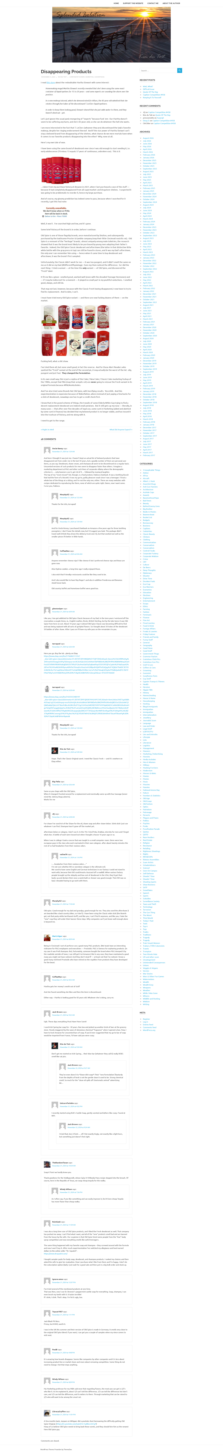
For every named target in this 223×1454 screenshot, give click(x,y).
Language (147, 723)
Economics (147, 589)
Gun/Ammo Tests (150, 676)
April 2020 (147, 349)
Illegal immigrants (150, 706)
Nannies (146, 787)
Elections (146, 595)
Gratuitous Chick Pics (151, 659)
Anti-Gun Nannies (150, 486)
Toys (145, 929)
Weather (146, 990)
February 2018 (149, 422)
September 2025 (150, 168)
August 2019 (148, 372)
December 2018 (149, 394)
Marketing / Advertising (95, 77)
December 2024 (149, 193)
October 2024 (148, 199)
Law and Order (149, 726)
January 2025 (148, 191)
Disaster (146, 575)
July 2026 (147, 141)
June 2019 (147, 377)
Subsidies (147, 898)
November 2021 (149, 296)
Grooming (147, 670)
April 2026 (147, 149)
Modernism (147, 770)
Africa (145, 475)
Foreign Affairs (149, 628)
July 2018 (147, 408)
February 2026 (149, 155)
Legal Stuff (147, 729)
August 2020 (148, 338)
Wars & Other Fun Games (153, 976)
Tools (145, 923)
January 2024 (148, 224)
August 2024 (148, 205)
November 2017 (149, 430)
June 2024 (147, 210)
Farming (146, 609)
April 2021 (147, 316)
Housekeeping (149, 701)
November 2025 (149, 163)
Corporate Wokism (150, 556)
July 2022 (147, 274)
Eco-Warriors (148, 587)
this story (51, 82)
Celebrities (147, 531)
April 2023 (147, 249)
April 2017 (147, 449)
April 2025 (147, 182)
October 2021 (148, 299)
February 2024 (149, 221)
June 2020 (147, 344)
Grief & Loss (148, 665)
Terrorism (147, 909)
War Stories (148, 973)
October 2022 (148, 266)
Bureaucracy (148, 523)
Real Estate (147, 840)
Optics (145, 806)
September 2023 (150, 235)
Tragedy (146, 937)
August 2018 (148, 405)
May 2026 (147, 146)
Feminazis (147, 614)
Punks (145, 826)
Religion (146, 843)
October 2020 (148, 333)
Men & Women (149, 762)
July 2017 (147, 441)
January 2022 (148, 291)
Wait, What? (148, 86)
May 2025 (147, 180)
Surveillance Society (151, 901)
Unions (146, 965)
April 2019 (147, 383)
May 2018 (147, 413)
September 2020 (150, 335)
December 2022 (149, 260)
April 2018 (147, 416)
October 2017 (148, 433)
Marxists (146, 756)
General (146, 642)
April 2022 (147, 283)
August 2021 (148, 305)
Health (145, 684)
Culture (146, 564)
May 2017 (147, 447)
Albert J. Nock (149, 481)
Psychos (146, 823)
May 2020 (147, 347)
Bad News (147, 500)
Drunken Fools (149, 581)
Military (146, 765)
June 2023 (147, 244)
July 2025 (147, 174)
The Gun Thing (149, 912)
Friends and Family (150, 637)
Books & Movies (149, 511)
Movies (146, 776)
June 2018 (147, 410)
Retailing (146, 848)
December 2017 (149, 427)
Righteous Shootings (151, 851)
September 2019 (150, 369)
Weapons (147, 987)
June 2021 (147, 310)
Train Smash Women (151, 943)
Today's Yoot (148, 921)
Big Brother (147, 509)
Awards (146, 495)
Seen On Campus (150, 870)
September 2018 (150, 402)
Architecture (148, 489)
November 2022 (149, 263)
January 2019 (148, 391)
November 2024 (149, 196)
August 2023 (148, 238)
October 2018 (148, 399)
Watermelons (148, 979)
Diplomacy (147, 573)
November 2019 (149, 363)
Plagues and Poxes (150, 818)
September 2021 (150, 302)
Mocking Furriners (150, 767)
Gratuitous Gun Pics (151, 662)
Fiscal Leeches (149, 623)
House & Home (149, 698)
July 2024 (147, 207)
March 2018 (148, 419)
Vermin (146, 971)
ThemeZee (68, 1449)
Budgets (146, 520)
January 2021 (148, 324)
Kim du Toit (62, 77)
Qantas (146, 831)
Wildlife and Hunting (151, 998)
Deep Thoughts (149, 570)
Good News (147, 648)
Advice (146, 473)
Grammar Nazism (150, 656)
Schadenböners (149, 865)
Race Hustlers (148, 837)
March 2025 (148, 185)
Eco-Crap (146, 584)
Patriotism (147, 809)
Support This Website (133, 3)
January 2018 (148, 424)
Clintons (146, 537)
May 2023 (147, 246)
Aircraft (146, 478)
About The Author (171, 3)
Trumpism (147, 951)
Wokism (146, 1001)
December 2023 (149, 227)
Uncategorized (149, 959)
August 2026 (148, 138)
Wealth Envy (148, 985)
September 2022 (150, 269)
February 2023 (149, 255)
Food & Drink (148, 626)
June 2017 (147, 444)
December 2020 (149, 327)
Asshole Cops (148, 492)
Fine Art (146, 620)
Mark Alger (57, 936)
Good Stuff (147, 651)
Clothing (146, 539)
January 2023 (148, 257)
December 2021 (149, 294)
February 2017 (149, 455)
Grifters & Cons (149, 667)
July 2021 (147, 308)
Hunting (146, 703)
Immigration (148, 709)
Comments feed (149, 1027)
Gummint (147, 673)
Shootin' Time (148, 876)
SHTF (145, 887)
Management (148, 748)
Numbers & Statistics (151, 795)
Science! (146, 868)
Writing (146, 1004)
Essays (145, 603)
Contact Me (152, 3)
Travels (146, 948)
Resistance (147, 845)
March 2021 (148, 319)
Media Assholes (149, 759)
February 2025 (149, 188)
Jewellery (147, 717)
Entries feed (148, 1024)
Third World (148, 918)
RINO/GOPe (148, 857)
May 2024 (147, 213)
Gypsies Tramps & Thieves (153, 681)
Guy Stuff (147, 678)
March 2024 (148, 219)
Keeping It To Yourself (152, 97)
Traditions (147, 934)
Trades (145, 932)
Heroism (146, 687)
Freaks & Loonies (150, 631)
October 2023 (148, 232)
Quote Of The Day (150, 92)
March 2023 (148, 252)
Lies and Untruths (150, 734)
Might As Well (48, 429)
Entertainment (149, 601)
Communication (149, 542)
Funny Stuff (148, 639)
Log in (145, 1022)
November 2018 (149, 397)
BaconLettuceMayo (151, 498)
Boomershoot (148, 514)
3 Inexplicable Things (151, 470)
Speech (146, 893)
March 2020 (148, 352)
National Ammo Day (151, 790)
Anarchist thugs (149, 484)
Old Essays (147, 801)
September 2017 (150, 436)
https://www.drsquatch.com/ (55, 1253)
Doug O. (146, 120)
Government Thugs (151, 653)
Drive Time (147, 578)
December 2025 (149, 160)
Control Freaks (149, 550)
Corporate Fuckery (77, 77)
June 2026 (147, 143)
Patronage (147, 812)
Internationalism (149, 715)
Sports (145, 895)
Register (146, 1019)
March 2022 (148, 285)
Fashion (146, 612)
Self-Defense (148, 873)
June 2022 (147, 277)
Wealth (146, 982)
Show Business (149, 884)
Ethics (145, 606)
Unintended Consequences (154, 962)
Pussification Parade (151, 829)
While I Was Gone (150, 993)
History (146, 692)
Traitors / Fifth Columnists (153, 946)
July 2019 (147, 374)
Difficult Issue (148, 89)
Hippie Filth (147, 690)
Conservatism (148, 545)
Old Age (146, 798)
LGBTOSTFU (148, 731)
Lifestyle (146, 737)
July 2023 (147, 241)
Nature (146, 793)
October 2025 (148, 166)
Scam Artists (148, 862)
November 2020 (149, 330)
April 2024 (147, 216)
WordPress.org (149, 1030)
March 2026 (148, 152)
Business (146, 525)
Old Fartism (147, 804)
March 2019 (148, 385)
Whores (146, 996)
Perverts (146, 815)
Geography (147, 645)
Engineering (148, 598)
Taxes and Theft (149, 904)
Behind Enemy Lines (151, 506)
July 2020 (147, 341)
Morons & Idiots (149, 773)
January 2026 (148, 157)
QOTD (145, 834)
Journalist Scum (149, 720)
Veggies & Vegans (150, 968)
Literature (147, 742)
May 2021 (147, 313)
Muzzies (146, 784)
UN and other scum (151, 957)
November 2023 (149, 230)
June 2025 (147, 177)
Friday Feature (149, 634)
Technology (147, 907)
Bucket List (147, 517)
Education (147, 592)
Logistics (146, 745)
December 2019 (149, 360)
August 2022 (148, 271)
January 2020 (148, 358)
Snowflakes (147, 890)
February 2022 (149, 288)
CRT (144, 562)
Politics (146, 820)
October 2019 (148, 366)
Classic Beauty (149, 534)
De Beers (147, 567)
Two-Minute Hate (150, 954)
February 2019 (149, 388)
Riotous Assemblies (151, 859)
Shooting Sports (149, 882)
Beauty (146, 503)
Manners (146, 751)
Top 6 (145, 926)
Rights (145, 854)
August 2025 (148, 171)
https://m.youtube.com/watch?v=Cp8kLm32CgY (76, 1424)
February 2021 (149, 321)
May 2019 (147, 380)
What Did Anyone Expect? (120, 429)
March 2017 (148, 452)
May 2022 (147, 280)
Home (116, 3)
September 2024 (150, 202)
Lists (145, 740)
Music (145, 781)
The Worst (147, 915)
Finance (146, 617)
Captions (146, 528)
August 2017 (148, 438)
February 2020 (149, 355)
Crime (145, 559)
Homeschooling (149, 695)
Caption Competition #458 (154, 94)
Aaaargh (160, 118)
